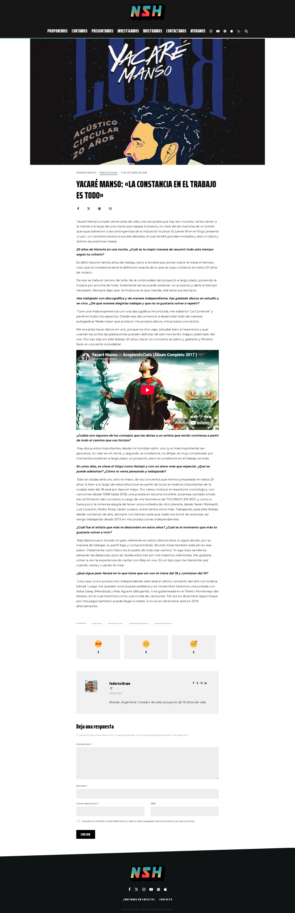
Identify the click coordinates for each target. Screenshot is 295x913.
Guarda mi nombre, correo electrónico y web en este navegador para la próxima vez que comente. (138, 821)
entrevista (116, 623)
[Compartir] (78, 208)
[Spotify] (225, 31)
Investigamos (128, 30)
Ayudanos (197, 30)
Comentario (84, 744)
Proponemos (57, 30)
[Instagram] (211, 31)
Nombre (81, 785)
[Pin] (99, 208)
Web (153, 803)
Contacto (165, 899)
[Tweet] (88, 208)
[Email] (110, 208)
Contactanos (176, 30)
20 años (98, 623)
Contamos (79, 30)
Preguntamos (102, 30)
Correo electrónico (87, 803)
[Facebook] (129, 889)
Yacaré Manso (164, 623)
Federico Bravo (86, 172)
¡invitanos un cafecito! (139, 899)
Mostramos (152, 30)
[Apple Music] (231, 31)
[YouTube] (218, 31)
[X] (136, 889)
